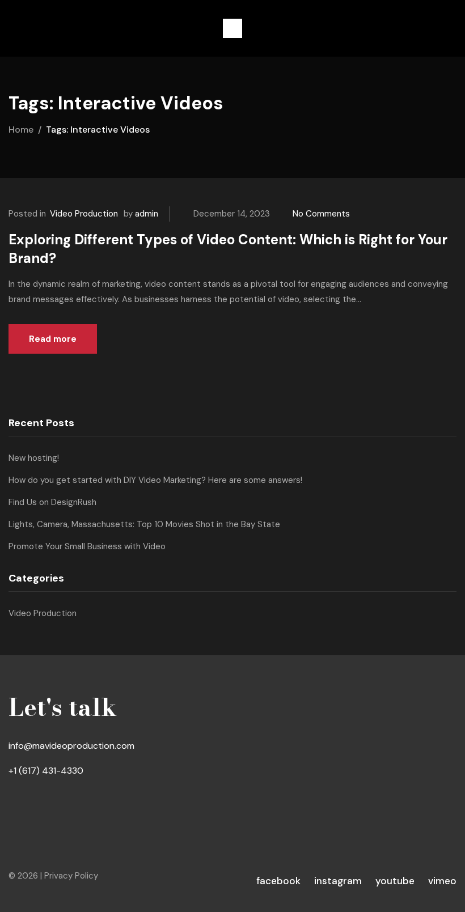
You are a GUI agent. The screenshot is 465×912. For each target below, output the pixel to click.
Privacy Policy (71, 875)
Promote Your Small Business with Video (87, 546)
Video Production (84, 213)
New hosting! (34, 458)
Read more (53, 339)
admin (146, 213)
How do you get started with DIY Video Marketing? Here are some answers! (155, 480)
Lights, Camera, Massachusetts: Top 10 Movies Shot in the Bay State (144, 524)
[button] (232, 28)
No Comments (321, 213)
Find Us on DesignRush (52, 502)
